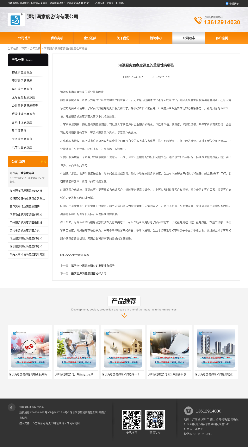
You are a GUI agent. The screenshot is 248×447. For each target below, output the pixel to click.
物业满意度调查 (22, 72)
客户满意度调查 (22, 89)
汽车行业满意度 (22, 147)
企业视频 (90, 38)
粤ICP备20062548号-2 (57, 412)
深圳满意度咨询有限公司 (84, 412)
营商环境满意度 (22, 122)
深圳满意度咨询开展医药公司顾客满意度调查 (82, 374)
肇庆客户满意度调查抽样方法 (88, 273)
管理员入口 (62, 423)
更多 (43, 161)
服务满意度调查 (22, 139)
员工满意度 (19, 130)
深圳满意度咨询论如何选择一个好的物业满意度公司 (133, 374)
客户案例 (222, 38)
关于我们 (123, 38)
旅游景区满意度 (22, 80)
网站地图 (75, 423)
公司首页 (24, 38)
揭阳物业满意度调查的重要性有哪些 (93, 265)
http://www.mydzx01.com (74, 254)
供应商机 (57, 38)
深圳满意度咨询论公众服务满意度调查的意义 (175, 374)
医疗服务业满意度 (23, 97)
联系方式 (24, 49)
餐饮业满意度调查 (23, 114)
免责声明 (51, 423)
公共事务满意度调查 (25, 105)
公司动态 (189, 38)
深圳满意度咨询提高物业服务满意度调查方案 (36, 374)
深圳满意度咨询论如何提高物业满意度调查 (220, 374)
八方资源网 (39, 423)
